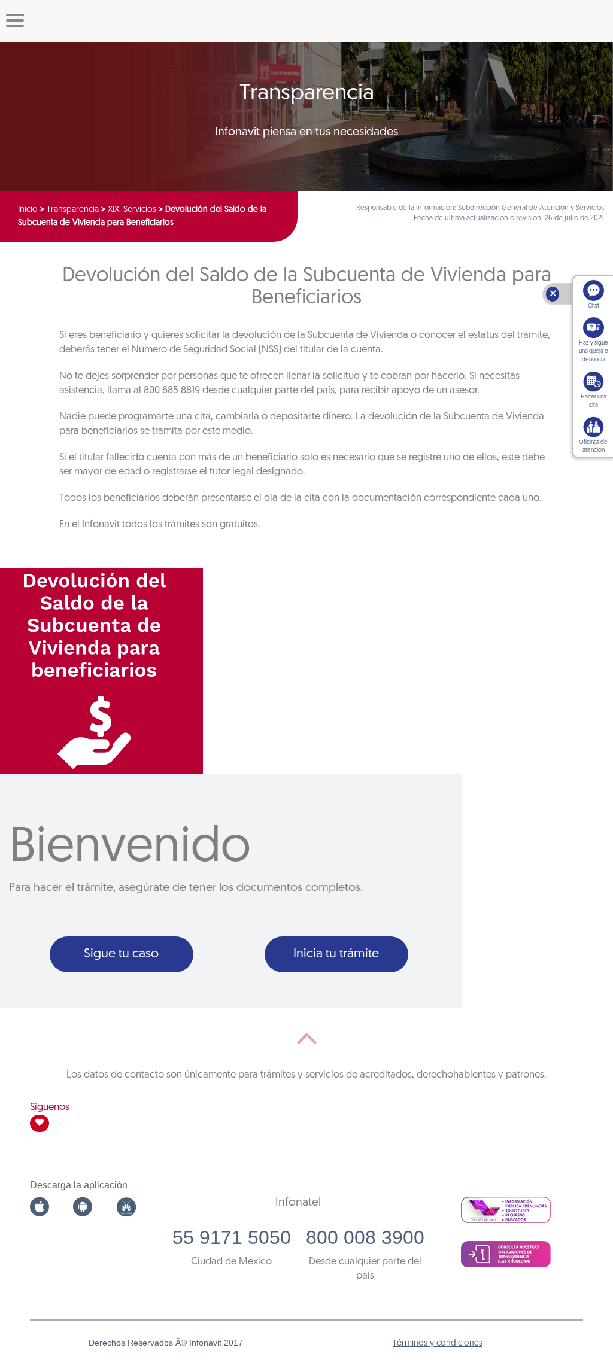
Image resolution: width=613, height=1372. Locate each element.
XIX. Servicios (132, 209)
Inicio (28, 209)
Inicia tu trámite (336, 954)
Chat (593, 306)
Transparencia (73, 209)
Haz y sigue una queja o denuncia (593, 351)
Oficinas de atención (593, 447)
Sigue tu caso (121, 954)
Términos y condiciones (437, 1343)
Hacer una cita (593, 401)
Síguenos (49, 1107)
